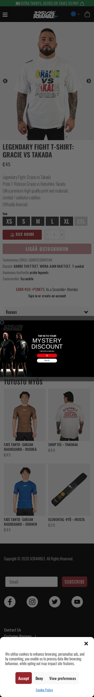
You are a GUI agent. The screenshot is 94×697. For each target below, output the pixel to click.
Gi (47, 355)
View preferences (62, 678)
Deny (39, 678)
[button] (86, 643)
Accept (23, 678)
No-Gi (47, 360)
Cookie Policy (44, 690)
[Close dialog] (2, 322)
